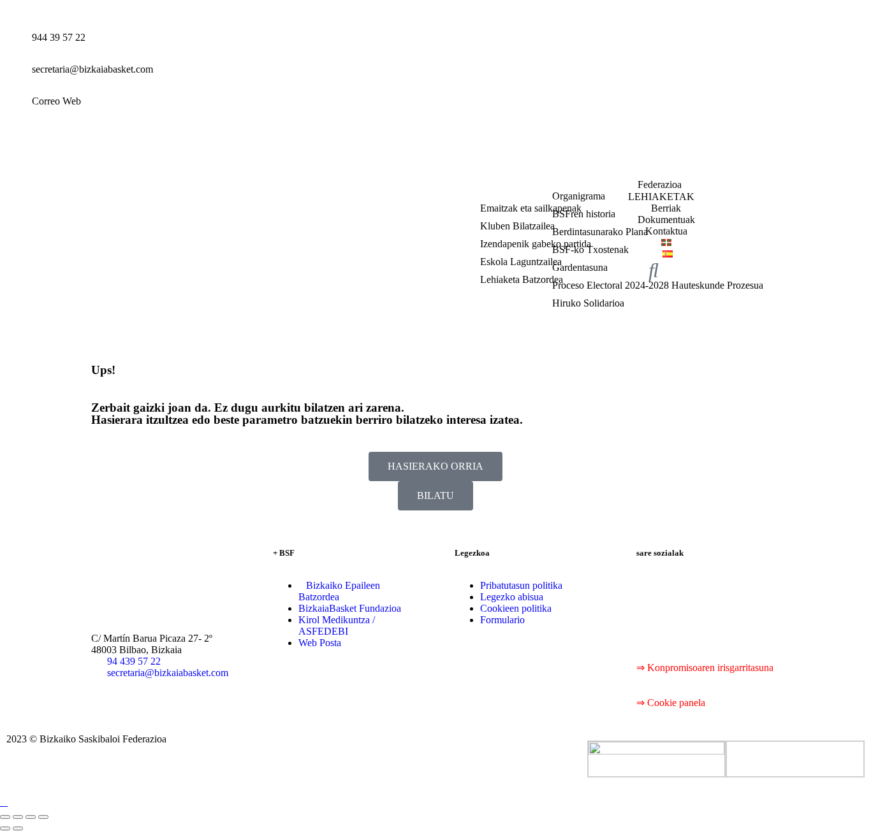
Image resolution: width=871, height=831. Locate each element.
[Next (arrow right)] (18, 828)
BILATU (435, 495)
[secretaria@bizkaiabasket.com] (16, 80)
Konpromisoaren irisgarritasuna (710, 667)
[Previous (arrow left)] (5, 828)
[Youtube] (721, 586)
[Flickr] (652, 620)
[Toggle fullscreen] (31, 817)
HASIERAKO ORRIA (435, 466)
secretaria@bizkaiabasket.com (92, 69)
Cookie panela (676, 702)
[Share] (18, 817)
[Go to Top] (4, 802)
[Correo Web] (16, 111)
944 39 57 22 (58, 37)
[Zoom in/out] (43, 817)
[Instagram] (756, 586)
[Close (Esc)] (5, 817)
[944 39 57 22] (16, 48)
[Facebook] (652, 586)
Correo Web (56, 101)
